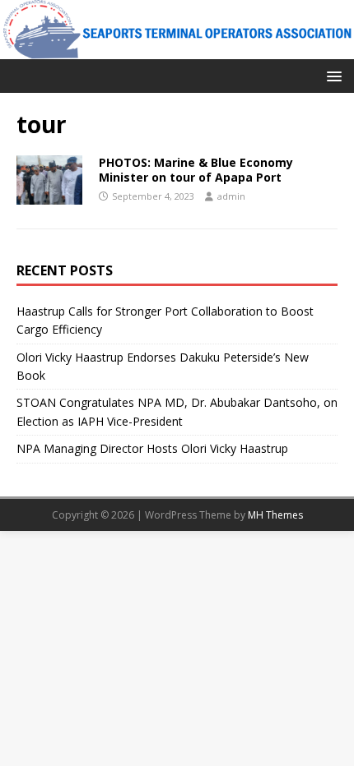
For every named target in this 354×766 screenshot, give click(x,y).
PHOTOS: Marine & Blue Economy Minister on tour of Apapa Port (196, 170)
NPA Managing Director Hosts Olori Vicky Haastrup (152, 448)
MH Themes (275, 515)
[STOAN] (177, 49)
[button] (331, 75)
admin (231, 196)
